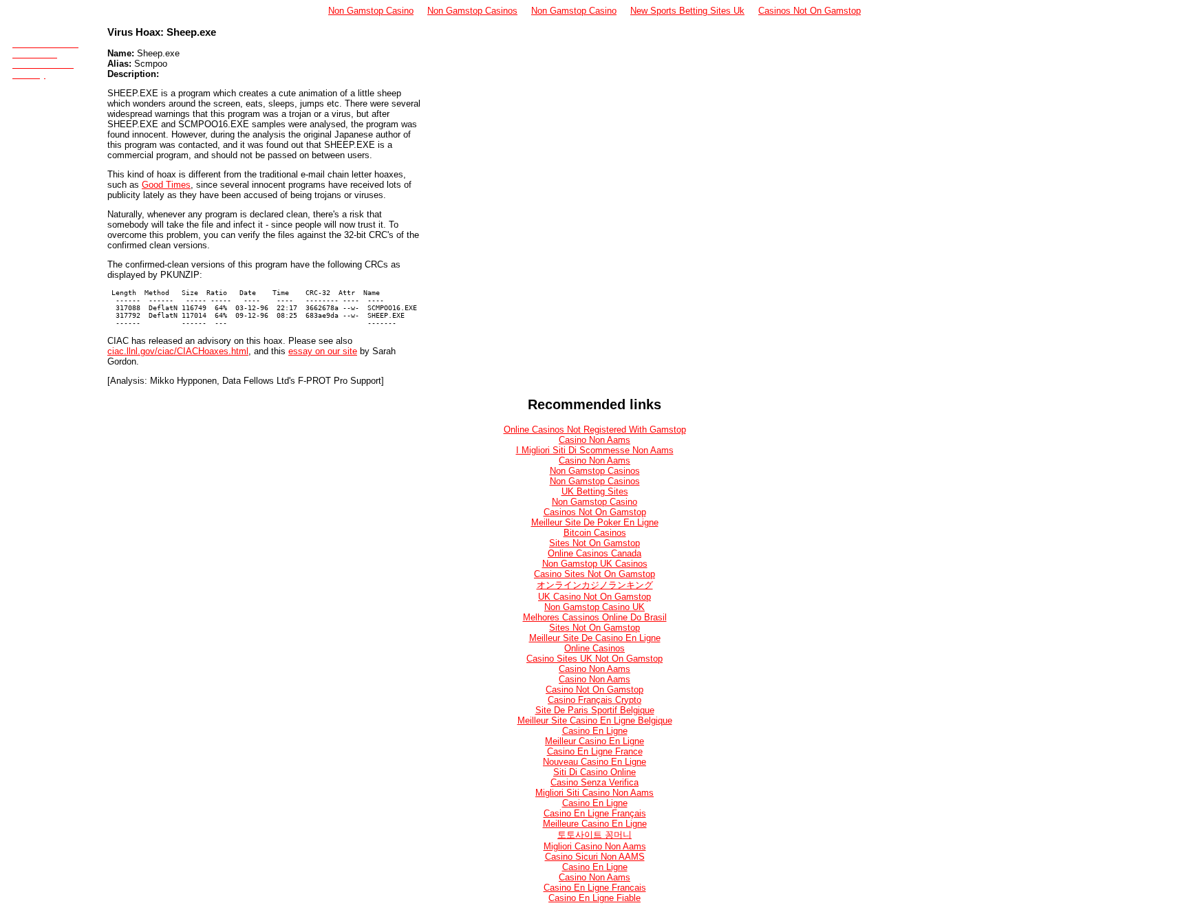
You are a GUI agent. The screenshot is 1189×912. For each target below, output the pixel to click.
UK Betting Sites (594, 491)
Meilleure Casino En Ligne (595, 823)
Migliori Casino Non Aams (595, 846)
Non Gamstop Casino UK (594, 607)
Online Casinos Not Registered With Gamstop (595, 429)
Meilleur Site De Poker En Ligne (594, 522)
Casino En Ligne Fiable (594, 898)
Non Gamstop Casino (371, 11)
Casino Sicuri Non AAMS (595, 856)
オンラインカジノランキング (595, 585)
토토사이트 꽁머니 (594, 834)
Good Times (166, 185)
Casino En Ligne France (595, 751)
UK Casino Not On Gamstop (594, 596)
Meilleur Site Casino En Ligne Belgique (594, 720)
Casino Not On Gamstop (594, 689)
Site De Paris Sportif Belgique (594, 710)
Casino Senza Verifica (594, 782)
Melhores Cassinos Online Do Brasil (595, 617)
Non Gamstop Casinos (472, 11)
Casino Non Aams (594, 440)
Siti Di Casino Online (594, 772)
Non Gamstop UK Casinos (594, 563)
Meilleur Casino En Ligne (594, 741)
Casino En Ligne (595, 731)
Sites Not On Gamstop (594, 543)
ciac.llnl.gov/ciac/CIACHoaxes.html (177, 351)
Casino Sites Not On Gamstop (594, 574)
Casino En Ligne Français (595, 813)
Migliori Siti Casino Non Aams (594, 793)
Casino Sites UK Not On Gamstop (594, 658)
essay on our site (322, 351)
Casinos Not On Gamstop (809, 11)
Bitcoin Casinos (595, 533)
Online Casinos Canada (594, 553)
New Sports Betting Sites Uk (687, 11)
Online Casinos (594, 648)
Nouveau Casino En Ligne (594, 762)
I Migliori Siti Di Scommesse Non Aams (595, 450)
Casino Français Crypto (594, 700)
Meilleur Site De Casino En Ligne (595, 638)
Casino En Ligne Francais (595, 887)
